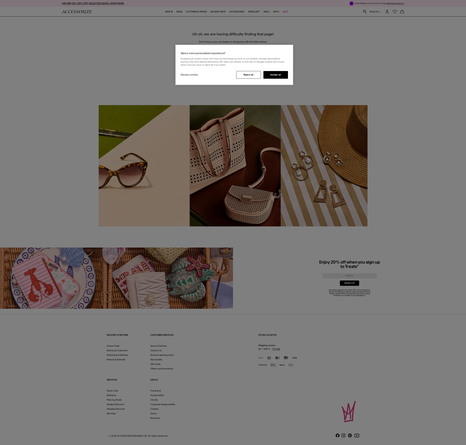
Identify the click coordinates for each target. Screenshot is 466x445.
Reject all (249, 75)
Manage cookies (189, 75)
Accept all (275, 75)
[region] (234, 64)
